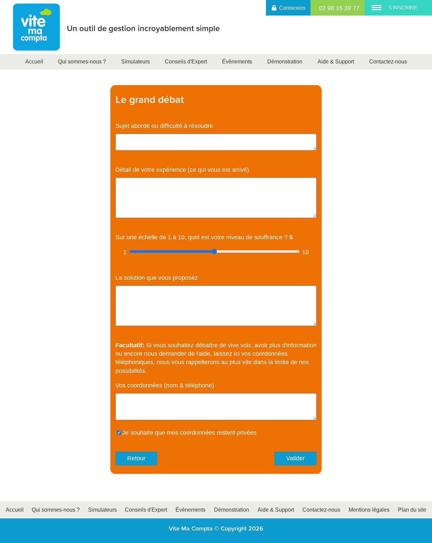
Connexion (292, 8)
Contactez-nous (388, 61)
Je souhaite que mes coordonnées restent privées (189, 432)
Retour (136, 458)
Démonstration (284, 61)
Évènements (237, 61)
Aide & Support (336, 61)
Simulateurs (136, 61)
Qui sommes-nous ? (82, 61)
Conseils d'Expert (186, 61)
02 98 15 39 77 (339, 8)
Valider (295, 458)
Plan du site (412, 510)
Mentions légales (369, 510)
